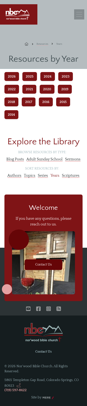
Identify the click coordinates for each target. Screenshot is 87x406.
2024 (48, 76)
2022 (12, 89)
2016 (45, 102)
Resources (42, 44)
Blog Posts (15, 159)
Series (43, 176)
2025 (30, 76)
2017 (28, 102)
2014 (11, 115)
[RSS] (58, 309)
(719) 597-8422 (15, 390)
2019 (64, 89)
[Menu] (79, 14)
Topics (29, 176)
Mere (46, 397)
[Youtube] (28, 309)
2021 (29, 89)
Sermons (72, 159)
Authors (14, 176)
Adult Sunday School (44, 159)
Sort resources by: (42, 168)
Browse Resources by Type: (42, 152)
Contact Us (43, 264)
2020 (47, 89)
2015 (63, 102)
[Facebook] (38, 309)
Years (54, 176)
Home (29, 44)
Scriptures (70, 176)
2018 (11, 102)
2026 (12, 76)
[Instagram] (48, 309)
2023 (65, 76)
